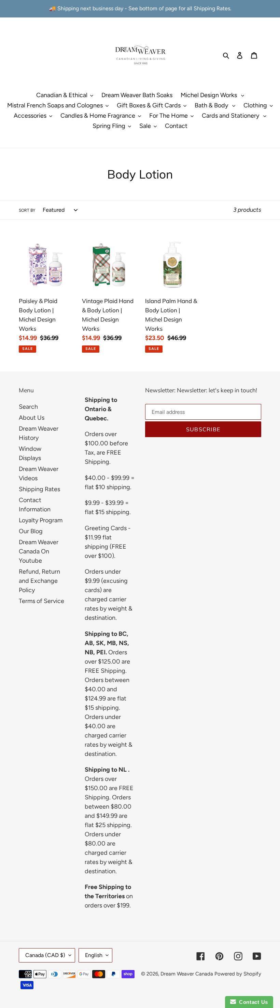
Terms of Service (41, 601)
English (93, 955)
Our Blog (31, 531)
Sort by (27, 210)
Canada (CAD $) (45, 955)
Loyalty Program (40, 520)
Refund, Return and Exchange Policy (39, 581)
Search (28, 406)
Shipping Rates (39, 489)
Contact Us (252, 1002)
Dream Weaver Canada (186, 974)
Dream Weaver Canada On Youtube (38, 551)
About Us (31, 417)
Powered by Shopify (237, 974)
